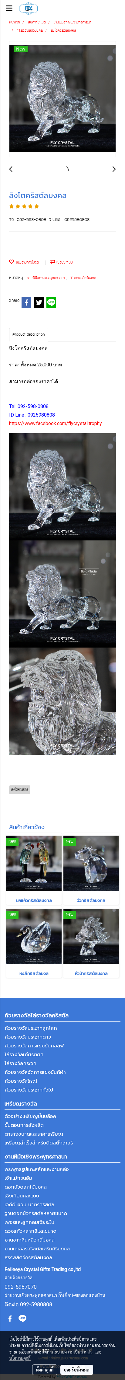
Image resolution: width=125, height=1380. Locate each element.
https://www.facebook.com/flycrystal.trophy (55, 423)
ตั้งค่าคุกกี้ (44, 1369)
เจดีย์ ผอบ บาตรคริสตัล (29, 1204)
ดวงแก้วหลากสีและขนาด (30, 1231)
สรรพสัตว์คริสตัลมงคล (28, 1257)
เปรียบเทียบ (64, 262)
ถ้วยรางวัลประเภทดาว (28, 1037)
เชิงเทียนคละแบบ (22, 1196)
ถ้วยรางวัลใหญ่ (21, 1081)
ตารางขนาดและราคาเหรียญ (34, 1134)
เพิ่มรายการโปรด (26, 262)
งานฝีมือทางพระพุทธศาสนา (46, 278)
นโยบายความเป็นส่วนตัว (71, 1351)
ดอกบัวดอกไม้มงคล (26, 1187)
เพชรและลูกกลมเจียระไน (29, 1222)
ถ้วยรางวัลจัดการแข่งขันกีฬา (35, 1072)
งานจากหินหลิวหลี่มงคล (30, 1240)
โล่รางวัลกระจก (20, 1063)
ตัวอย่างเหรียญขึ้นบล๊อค (30, 1116)
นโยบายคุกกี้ (20, 1358)
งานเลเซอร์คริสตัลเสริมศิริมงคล (37, 1248)
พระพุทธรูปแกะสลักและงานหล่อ (37, 1169)
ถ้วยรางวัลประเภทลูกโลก (31, 1028)
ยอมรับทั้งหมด (77, 1369)
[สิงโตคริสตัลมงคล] (62, 99)
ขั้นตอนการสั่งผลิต (24, 1125)
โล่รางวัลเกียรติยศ (24, 1054)
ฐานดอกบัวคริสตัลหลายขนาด (36, 1213)
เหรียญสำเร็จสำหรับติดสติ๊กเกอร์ (39, 1143)
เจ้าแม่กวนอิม (18, 1178)
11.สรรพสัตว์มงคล (83, 278)
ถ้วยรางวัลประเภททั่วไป (29, 1090)
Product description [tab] (28, 335)
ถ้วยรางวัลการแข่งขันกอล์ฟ (34, 1046)
